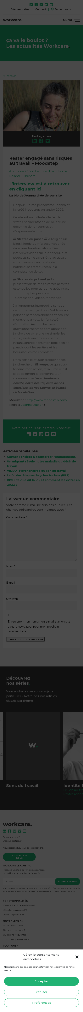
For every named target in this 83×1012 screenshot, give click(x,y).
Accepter (42, 981)
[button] (77, 957)
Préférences (41, 1002)
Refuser (41, 992)
